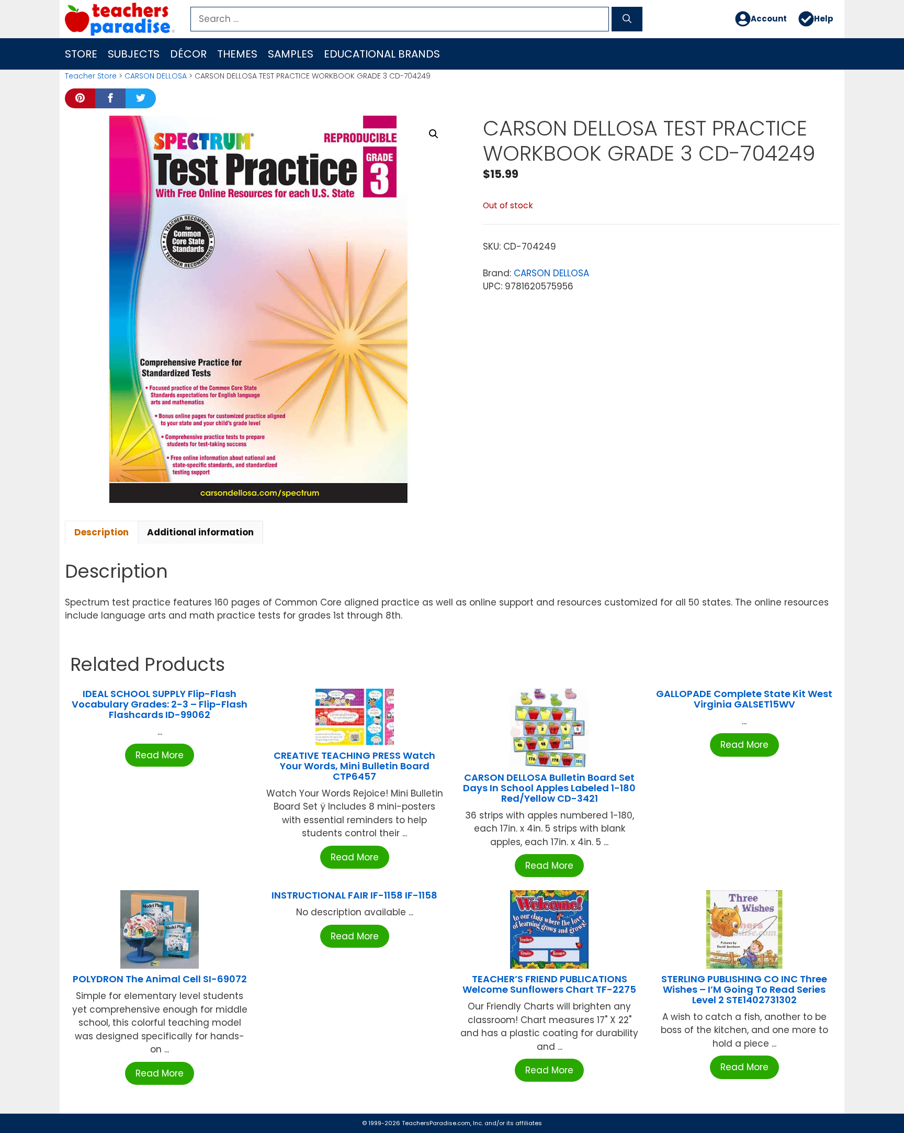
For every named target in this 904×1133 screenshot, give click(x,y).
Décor (188, 54)
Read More (159, 755)
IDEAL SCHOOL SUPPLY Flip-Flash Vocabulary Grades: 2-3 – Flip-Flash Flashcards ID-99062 (159, 704)
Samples (290, 54)
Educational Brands (382, 54)
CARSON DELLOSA (156, 76)
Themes (237, 54)
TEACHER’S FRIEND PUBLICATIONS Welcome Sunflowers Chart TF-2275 (549, 984)
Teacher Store (91, 76)
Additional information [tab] (200, 532)
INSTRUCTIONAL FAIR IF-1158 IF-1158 (354, 895)
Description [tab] (101, 532)
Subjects (134, 54)
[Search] (627, 19)
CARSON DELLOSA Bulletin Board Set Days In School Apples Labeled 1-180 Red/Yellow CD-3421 (549, 788)
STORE (81, 54)
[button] (433, 134)
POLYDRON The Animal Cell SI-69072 (160, 978)
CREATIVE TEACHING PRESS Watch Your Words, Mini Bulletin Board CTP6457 (354, 766)
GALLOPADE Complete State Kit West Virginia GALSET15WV (744, 699)
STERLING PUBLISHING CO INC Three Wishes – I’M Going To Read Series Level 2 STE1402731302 (744, 989)
